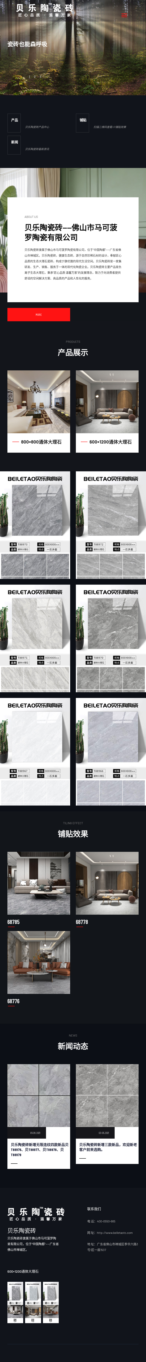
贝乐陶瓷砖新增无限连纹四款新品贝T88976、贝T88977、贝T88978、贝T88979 (40, 1149)
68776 (13, 1001)
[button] (124, 14)
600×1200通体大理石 (111, 442)
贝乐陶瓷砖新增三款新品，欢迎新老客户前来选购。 (108, 1147)
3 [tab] (40, 76)
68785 (13, 921)
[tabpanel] (73, 47)
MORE (39, 314)
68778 (82, 921)
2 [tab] (35, 76)
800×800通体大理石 (41, 442)
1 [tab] (29, 76)
